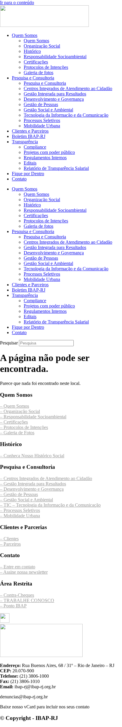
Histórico (32, 51)
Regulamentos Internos (45, 157)
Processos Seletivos (42, 120)
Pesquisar (9, 342)
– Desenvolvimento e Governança (32, 489)
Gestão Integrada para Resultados (55, 93)
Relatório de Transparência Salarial (56, 168)
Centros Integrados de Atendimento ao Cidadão (68, 88)
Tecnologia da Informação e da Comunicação (66, 115)
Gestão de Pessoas (41, 104)
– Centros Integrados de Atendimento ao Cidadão (46, 478)
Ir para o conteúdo (17, 2)
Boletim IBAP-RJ (28, 136)
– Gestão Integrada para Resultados (33, 483)
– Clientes (9, 538)
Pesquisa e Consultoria (33, 77)
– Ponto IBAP (13, 605)
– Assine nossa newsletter (24, 572)
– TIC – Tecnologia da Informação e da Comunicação (50, 505)
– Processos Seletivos (20, 510)
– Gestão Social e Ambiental (26, 499)
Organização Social (42, 45)
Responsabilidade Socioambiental (55, 56)
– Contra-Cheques (17, 595)
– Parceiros (10, 544)
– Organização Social (20, 411)
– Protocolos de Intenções (24, 427)
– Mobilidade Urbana (20, 515)
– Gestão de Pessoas (19, 494)
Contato (19, 178)
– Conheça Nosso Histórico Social (32, 455)
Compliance (35, 146)
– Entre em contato (17, 566)
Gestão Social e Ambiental (48, 109)
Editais (30, 162)
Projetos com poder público (49, 152)
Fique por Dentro (28, 173)
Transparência (25, 141)
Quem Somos (24, 35)
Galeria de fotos (38, 72)
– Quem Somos (14, 406)
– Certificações (14, 422)
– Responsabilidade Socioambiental (33, 416)
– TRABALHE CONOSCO (27, 600)
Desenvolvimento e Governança (54, 99)
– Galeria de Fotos (17, 432)
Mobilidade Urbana (42, 125)
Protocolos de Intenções (46, 67)
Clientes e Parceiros (30, 131)
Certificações (36, 61)
